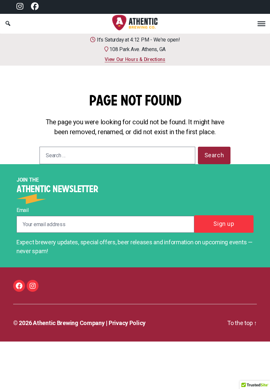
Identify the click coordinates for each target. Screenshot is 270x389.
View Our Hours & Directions (135, 59)
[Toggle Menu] (261, 23)
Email (22, 210)
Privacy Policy (127, 322)
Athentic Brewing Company (69, 322)
